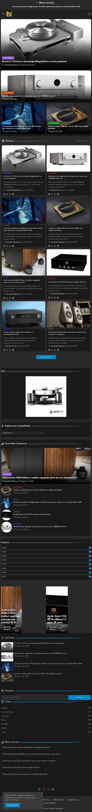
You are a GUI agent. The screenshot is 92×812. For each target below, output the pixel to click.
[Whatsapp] (10, 194)
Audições (46, 708)
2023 (46, 560)
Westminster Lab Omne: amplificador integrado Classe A (26, 747)
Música (46, 720)
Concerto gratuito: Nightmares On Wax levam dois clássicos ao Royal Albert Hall (23, 229)
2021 (46, 568)
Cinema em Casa (46, 712)
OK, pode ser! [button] (12, 805)
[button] (89, 13)
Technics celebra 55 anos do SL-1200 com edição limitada (65, 229)
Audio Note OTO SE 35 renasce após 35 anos (67, 282)
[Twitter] (7, 194)
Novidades (46, 724)
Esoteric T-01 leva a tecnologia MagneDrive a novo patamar (22, 177)
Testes (46, 732)
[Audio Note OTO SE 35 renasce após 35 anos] (6, 515)
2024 (47, 556)
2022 (46, 564)
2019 (46, 576)
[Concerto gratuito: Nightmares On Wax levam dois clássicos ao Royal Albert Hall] (6, 502)
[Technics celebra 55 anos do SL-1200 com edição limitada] (6, 490)
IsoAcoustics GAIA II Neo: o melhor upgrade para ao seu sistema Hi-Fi (22, 281)
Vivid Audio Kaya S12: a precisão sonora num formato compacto (67, 333)
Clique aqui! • (8, 433)
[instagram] (48, 789)
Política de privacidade (46, 803)
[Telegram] (13, 194)
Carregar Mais (45, 357)
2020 (46, 572)
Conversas (46, 716)
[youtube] (43, 789)
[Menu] (3, 13)
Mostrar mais (82, 141)
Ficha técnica (58, 800)
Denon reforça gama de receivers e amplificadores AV (18, 333)
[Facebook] (4, 194)
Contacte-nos (73, 800)
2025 (47, 552)
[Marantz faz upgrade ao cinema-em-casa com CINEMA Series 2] (6, 527)
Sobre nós (45, 800)
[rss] (53, 789)
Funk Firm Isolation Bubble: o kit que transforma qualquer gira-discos (32, 754)
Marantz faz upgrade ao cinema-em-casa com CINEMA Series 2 (67, 177)
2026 (46, 548)
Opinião (46, 728)
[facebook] (39, 789)
